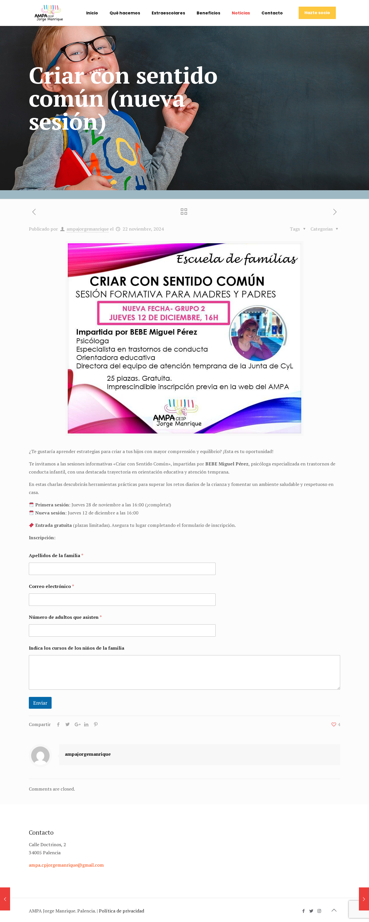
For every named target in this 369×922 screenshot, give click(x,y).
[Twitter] (311, 911)
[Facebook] (304, 911)
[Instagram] (319, 911)
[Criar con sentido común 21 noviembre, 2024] (5, 898)
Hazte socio (317, 13)
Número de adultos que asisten (65, 617)
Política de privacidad (121, 911)
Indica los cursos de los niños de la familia (76, 648)
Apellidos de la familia (56, 555)
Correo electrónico (51, 586)
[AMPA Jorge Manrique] (49, 13)
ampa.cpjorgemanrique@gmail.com (66, 865)
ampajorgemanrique (88, 229)
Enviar (40, 702)
